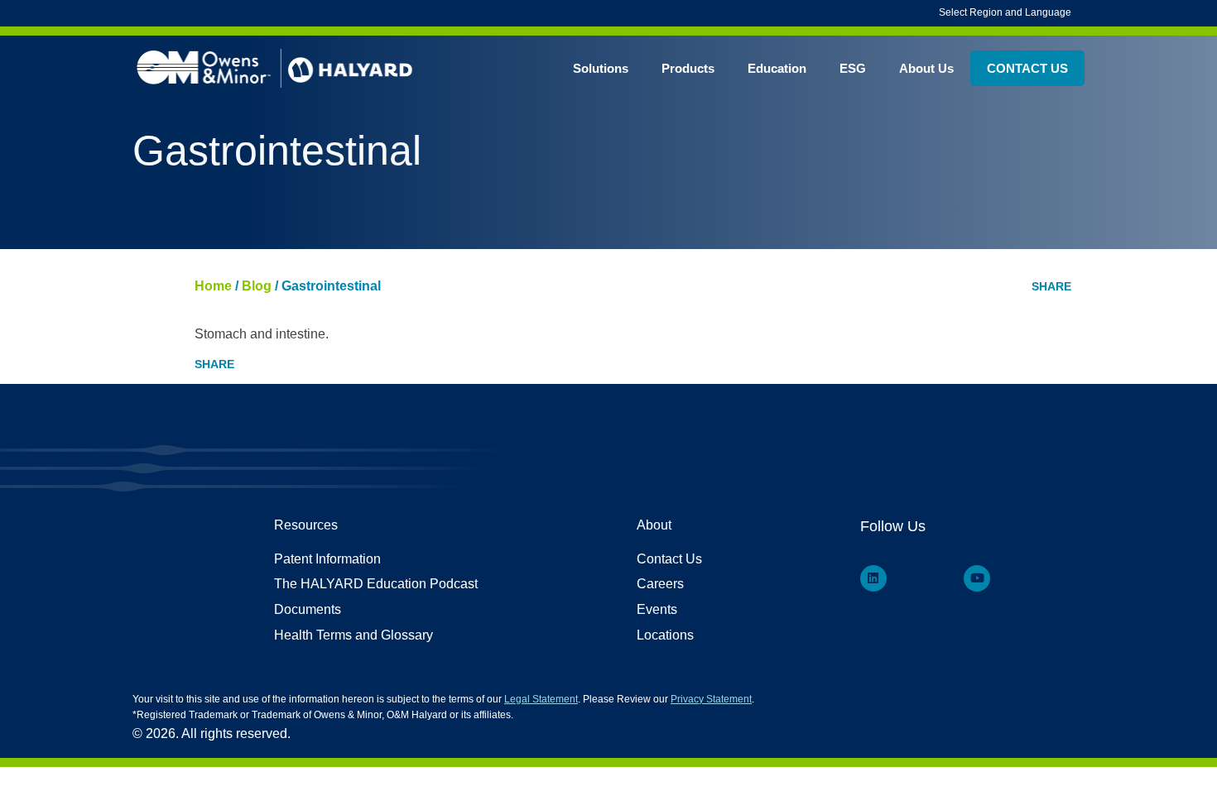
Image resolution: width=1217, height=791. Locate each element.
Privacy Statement (711, 699)
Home (213, 286)
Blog (257, 286)
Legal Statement (541, 699)
